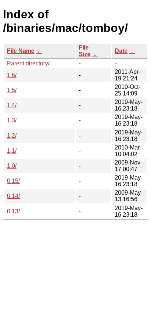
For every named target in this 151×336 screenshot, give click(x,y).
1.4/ (11, 105)
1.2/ (11, 136)
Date (121, 51)
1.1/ (11, 151)
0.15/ (13, 181)
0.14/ (13, 196)
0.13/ (13, 211)
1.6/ (11, 75)
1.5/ (11, 90)
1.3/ (11, 120)
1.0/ (11, 166)
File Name (20, 51)
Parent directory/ (28, 63)
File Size (85, 50)
